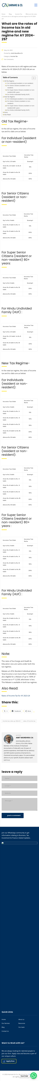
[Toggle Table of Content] (32, 78)
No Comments (9, 59)
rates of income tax (29, 721)
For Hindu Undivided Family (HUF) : (18, 94)
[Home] (12, 5)
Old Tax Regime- (9, 81)
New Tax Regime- (9, 97)
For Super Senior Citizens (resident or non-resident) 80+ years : (21, 107)
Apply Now (10, 1061)
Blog (3, 1027)
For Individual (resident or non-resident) (20, 83)
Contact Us (5, 1031)
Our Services (6, 1023)
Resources (21, 1023)
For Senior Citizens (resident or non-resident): (18, 102)
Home (3, 14)
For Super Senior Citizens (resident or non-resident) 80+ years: (21, 91)
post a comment (14, 815)
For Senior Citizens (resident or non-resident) (18, 87)
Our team (21, 1027)
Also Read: (7, 115)
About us (21, 1019)
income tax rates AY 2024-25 (11, 721)
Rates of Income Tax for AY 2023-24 (16, 695)
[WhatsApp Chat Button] (33, 1075)
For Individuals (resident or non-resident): (20, 99)
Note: (6, 112)
